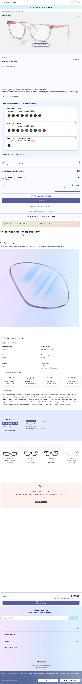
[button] (60, 368)
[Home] (9, 2)
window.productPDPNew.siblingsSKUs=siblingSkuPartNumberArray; (59, 92)
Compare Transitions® (19, 154)
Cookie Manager (68, 677)
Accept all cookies (70, 680)
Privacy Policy (19, 677)
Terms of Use (31, 677)
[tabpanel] (41, 33)
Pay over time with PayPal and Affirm (67, 191)
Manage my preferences (9, 680)
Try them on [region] (42, 45)
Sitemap (41, 670)
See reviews (76, 59)
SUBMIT (73, 618)
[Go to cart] (75, 2)
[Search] (71, 2)
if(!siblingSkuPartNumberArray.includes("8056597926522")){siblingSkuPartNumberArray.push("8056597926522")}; (21, 91)
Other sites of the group (41, 667)
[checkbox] (78, 171)
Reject (48, 680)
